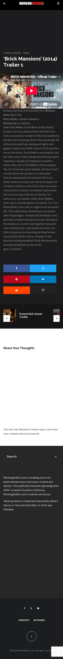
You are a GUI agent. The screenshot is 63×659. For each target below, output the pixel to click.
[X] (31, 608)
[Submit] (16, 290)
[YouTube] (38, 608)
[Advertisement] (31, 558)
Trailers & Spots (12, 52)
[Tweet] (43, 268)
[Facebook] (24, 608)
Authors (39, 620)
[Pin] (16, 279)
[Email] (43, 290)
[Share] (16, 268)
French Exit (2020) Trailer (30, 315)
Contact (24, 620)
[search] (55, 457)
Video (26, 52)
